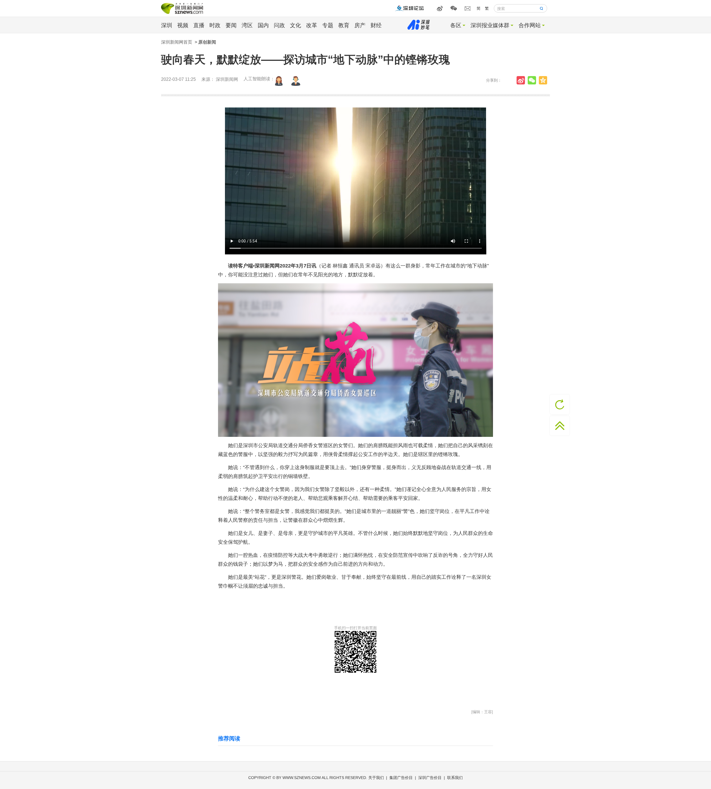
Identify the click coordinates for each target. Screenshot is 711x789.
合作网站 (530, 25)
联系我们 (455, 777)
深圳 (166, 25)
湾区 (247, 25)
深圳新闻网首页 (176, 42)
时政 (215, 25)
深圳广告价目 (430, 777)
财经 (376, 25)
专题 (327, 25)
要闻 (231, 25)
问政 (279, 25)
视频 (182, 25)
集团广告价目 (401, 777)
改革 (311, 25)
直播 (198, 25)
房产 (359, 25)
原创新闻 (207, 42)
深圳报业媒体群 (489, 25)
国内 (263, 25)
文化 (295, 25)
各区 (455, 25)
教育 (343, 25)
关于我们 (376, 777)
